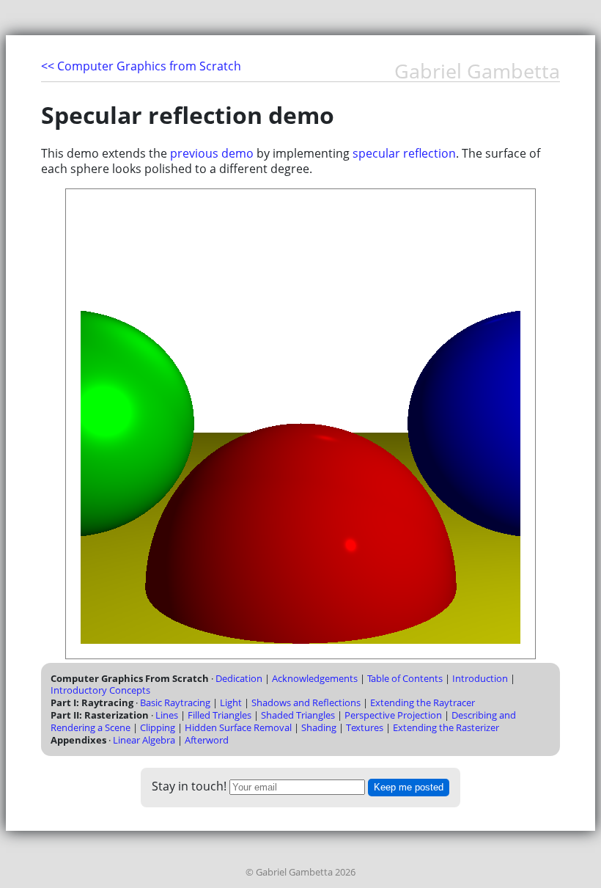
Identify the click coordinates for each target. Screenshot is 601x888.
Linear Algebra (144, 739)
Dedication (238, 678)
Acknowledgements (315, 678)
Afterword (207, 739)
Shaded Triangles (298, 715)
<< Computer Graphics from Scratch (141, 66)
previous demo (212, 153)
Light (231, 702)
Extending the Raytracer (422, 702)
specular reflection (404, 153)
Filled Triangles (219, 715)
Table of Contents (405, 678)
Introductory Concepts (100, 690)
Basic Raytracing (175, 702)
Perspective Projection (393, 715)
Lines (166, 715)
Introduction (480, 678)
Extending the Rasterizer (446, 727)
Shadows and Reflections (306, 702)
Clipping (157, 727)
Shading (318, 727)
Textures (364, 727)
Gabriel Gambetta (477, 71)
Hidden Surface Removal (238, 727)
